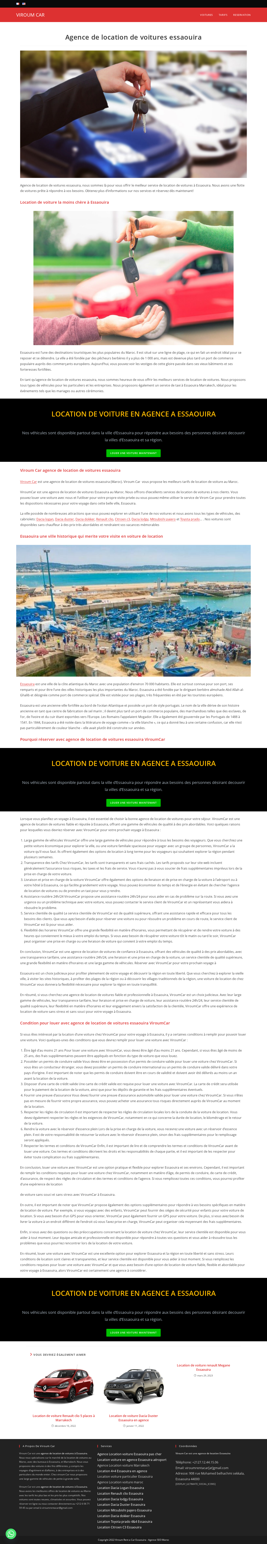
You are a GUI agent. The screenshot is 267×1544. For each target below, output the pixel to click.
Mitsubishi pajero (163, 519)
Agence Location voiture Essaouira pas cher (129, 1454)
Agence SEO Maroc (158, 1539)
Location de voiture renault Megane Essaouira (203, 1367)
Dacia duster (64, 519)
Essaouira (27, 684)
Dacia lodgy (140, 519)
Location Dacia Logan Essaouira (120, 1488)
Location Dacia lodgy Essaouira (120, 1499)
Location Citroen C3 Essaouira (119, 1527)
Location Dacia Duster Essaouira (121, 1504)
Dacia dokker (85, 519)
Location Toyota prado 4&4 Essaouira (124, 1521)
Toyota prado (190, 519)
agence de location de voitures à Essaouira (64, 1453)
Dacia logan (45, 519)
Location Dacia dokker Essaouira (121, 1516)
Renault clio (104, 519)
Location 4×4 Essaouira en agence (122, 1471)
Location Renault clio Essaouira (120, 1493)
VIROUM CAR (30, 15)
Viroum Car (28, 482)
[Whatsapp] (11, 1534)
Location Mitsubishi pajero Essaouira (124, 1510)
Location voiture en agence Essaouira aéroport (132, 1460)
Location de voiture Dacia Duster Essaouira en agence (133, 1418)
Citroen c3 (122, 519)
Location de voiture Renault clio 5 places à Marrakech (64, 1418)
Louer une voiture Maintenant (133, 453)
